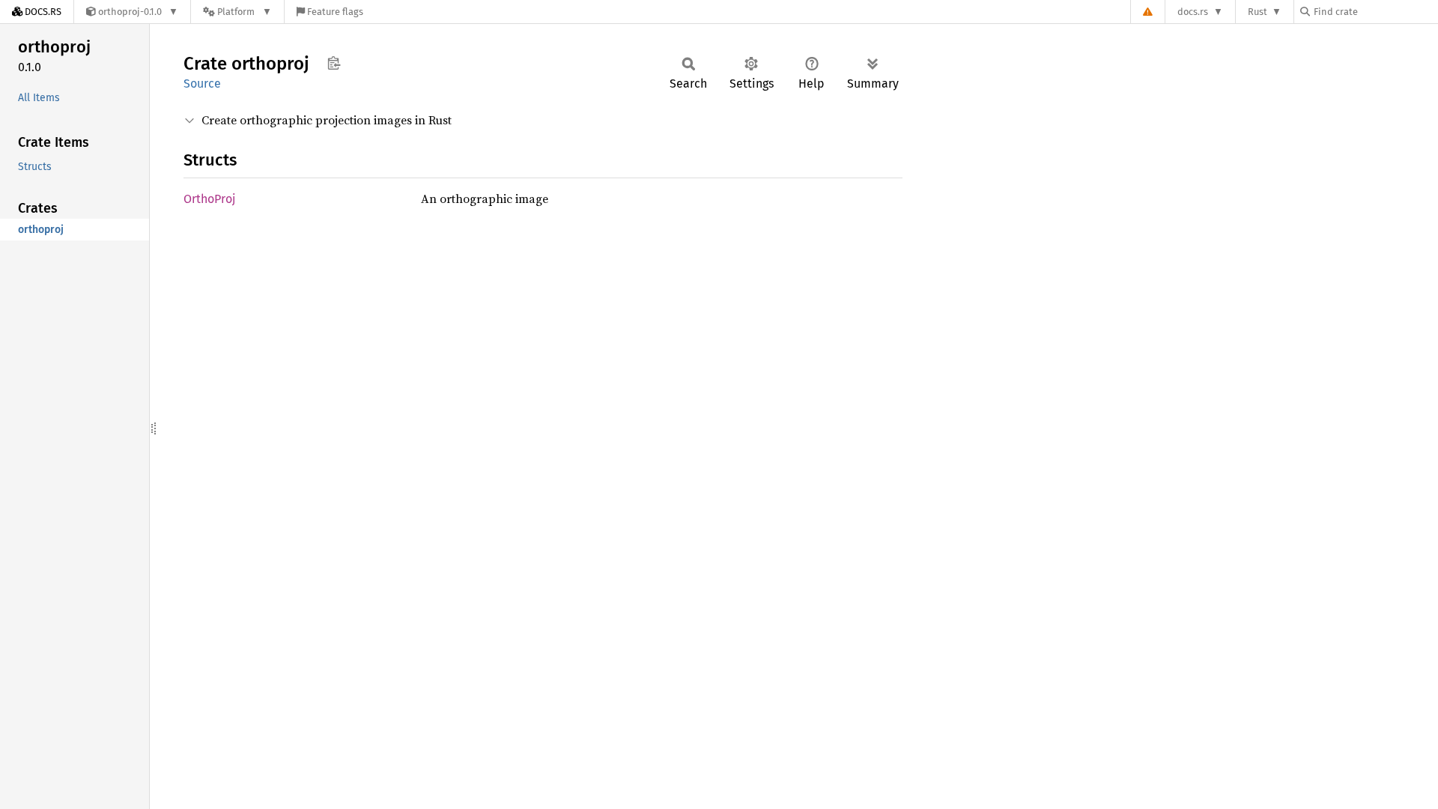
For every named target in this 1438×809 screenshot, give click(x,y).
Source (202, 83)
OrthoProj (209, 199)
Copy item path (333, 63)
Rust (1257, 11)
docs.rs (1192, 11)
